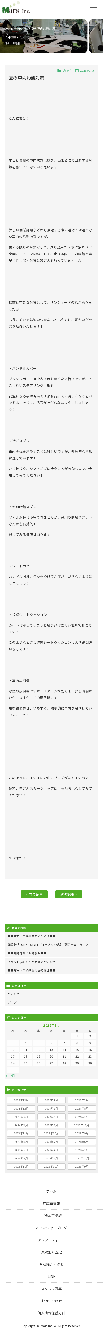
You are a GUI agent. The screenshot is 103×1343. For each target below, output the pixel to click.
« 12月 (10, 1076)
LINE (52, 1276)
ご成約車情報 (51, 1215)
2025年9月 (51, 1100)
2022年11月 (21, 1166)
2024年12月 (21, 1108)
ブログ (67, 70)
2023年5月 (21, 1150)
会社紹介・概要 (51, 1264)
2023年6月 (82, 1141)
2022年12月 (81, 1158)
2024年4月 (51, 1117)
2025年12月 (21, 1100)
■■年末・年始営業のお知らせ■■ (32, 936)
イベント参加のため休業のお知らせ (32, 962)
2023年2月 (21, 1158)
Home (9, 28)
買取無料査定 (51, 1252)
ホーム (51, 1191)
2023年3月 (82, 1150)
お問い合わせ (51, 1300)
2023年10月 (51, 1133)
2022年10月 (51, 1166)
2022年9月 (82, 1166)
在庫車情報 (51, 1203)
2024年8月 (82, 1108)
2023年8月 (21, 1141)
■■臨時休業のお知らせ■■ (27, 953)
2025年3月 (82, 1100)
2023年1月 (51, 1158)
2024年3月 (82, 1117)
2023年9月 (82, 1133)
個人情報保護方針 (51, 1313)
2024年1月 (51, 1125)
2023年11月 (21, 1133)
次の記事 (67, 894)
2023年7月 (51, 1141)
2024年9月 (51, 1108)
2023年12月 (81, 1125)
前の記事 (35, 894)
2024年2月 (21, 1125)
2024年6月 (21, 1117)
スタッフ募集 (51, 1288)
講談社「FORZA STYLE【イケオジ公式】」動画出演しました (48, 945)
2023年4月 (51, 1150)
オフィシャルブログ (51, 1227)
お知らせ (14, 994)
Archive (22, 28)
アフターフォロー (51, 1240)
